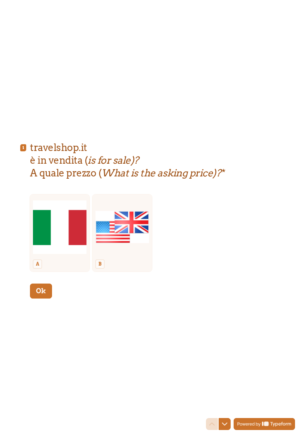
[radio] (59, 233)
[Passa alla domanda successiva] (225, 424)
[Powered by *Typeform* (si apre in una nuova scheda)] (264, 424)
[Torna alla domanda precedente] (212, 424)
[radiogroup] (153, 233)
